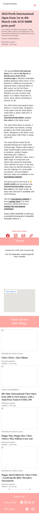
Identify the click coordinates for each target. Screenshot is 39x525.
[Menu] (35, 5)
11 (26, 489)
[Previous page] (9, 489)
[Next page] (29, 489)
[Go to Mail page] (23, 235)
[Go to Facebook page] (8, 235)
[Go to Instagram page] (15, 235)
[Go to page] (31, 235)
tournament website (13, 177)
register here (14, 201)
